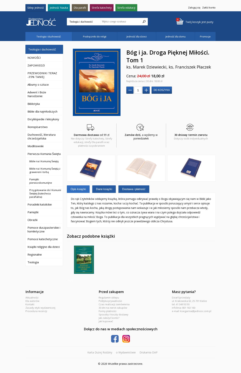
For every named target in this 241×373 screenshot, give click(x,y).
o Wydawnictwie (126, 352)
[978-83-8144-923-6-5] (141, 168)
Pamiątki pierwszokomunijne (40, 181)
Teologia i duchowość (49, 36)
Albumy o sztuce (38, 84)
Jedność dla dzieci (137, 36)
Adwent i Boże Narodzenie (36, 94)
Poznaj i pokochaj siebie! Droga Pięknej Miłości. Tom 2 (84, 260)
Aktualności (31, 297)
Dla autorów (32, 301)
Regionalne (34, 254)
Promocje (205, 36)
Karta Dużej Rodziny (99, 352)
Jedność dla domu (175, 36)
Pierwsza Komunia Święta (44, 154)
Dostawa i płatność (134, 189)
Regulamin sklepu (109, 297)
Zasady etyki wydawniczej (40, 307)
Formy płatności (107, 311)
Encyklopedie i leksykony (43, 119)
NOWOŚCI (34, 57)
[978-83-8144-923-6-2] (191, 168)
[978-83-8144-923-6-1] (91, 168)
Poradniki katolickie (39, 204)
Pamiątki (32, 212)
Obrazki (32, 220)
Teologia (33, 262)
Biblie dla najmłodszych (42, 111)
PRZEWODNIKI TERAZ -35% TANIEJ (42, 75)
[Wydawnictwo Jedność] (46, 21)
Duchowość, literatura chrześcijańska (41, 136)
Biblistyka (33, 104)
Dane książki (104, 189)
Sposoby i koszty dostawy (113, 314)
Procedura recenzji (36, 311)
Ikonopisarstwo (37, 127)
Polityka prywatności (110, 301)
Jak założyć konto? (109, 318)
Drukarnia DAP (149, 352)
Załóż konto (209, 7)
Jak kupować (106, 321)
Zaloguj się (194, 7)
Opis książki (78, 189)
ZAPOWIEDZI (36, 65)
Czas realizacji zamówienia (114, 304)
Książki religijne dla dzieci (43, 247)
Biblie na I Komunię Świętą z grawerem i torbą (44, 170)
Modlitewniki (35, 146)
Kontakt (29, 304)
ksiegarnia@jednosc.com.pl (195, 311)
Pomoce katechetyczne (42, 239)
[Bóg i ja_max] (96, 82)
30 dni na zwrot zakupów (113, 307)
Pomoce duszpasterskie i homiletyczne (43, 229)
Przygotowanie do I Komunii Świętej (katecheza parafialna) (45, 193)
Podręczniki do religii (94, 36)
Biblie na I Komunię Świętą (44, 161)
